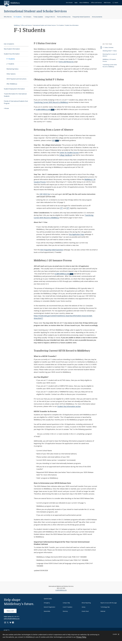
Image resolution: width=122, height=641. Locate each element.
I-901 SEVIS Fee (44, 194)
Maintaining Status (12, 69)
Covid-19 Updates (67, 607)
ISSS (53, 140)
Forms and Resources (64, 17)
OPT (67, 208)
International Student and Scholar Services (35, 11)
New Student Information (12, 49)
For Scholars (27, 17)
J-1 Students (10, 64)
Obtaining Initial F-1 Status (110, 51)
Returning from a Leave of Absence (110, 55)
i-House (6, 108)
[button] (115, 2)
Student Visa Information (72, 25)
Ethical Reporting (86, 603)
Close (115, 634)
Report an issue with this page (109, 603)
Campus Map (66, 603)
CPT (61, 208)
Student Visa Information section (69, 406)
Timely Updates (38, 17)
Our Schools (69, 2)
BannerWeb (47, 611)
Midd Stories (107, 2)
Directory (65, 611)
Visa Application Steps (76, 234)
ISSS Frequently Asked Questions (51, 250)
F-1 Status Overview (108, 47)
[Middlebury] (12, 3)
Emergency (47, 603)
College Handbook (65, 155)
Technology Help (105, 607)
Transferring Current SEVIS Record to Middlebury (110, 65)
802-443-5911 (15, 616)
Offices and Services (96, 2)
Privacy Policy (81, 637)
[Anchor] (58, 43)
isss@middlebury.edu (43, 109)
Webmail (103, 611)
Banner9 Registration (49, 607)
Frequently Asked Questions (81, 17)
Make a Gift (10, 611)
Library (83, 607)
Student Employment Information (14, 89)
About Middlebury (84, 2)
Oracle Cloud (85, 611)
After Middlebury (12, 84)
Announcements (97, 17)
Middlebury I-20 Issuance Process (109, 60)
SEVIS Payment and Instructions (16, 79)
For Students (18, 17)
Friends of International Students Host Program (16, 102)
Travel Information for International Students (15, 95)
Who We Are (8, 17)
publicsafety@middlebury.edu (12, 618)
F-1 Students (11, 59)
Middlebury (17, 25)
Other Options (11, 74)
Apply (76, 2)
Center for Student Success (69, 153)
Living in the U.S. (50, 17)
